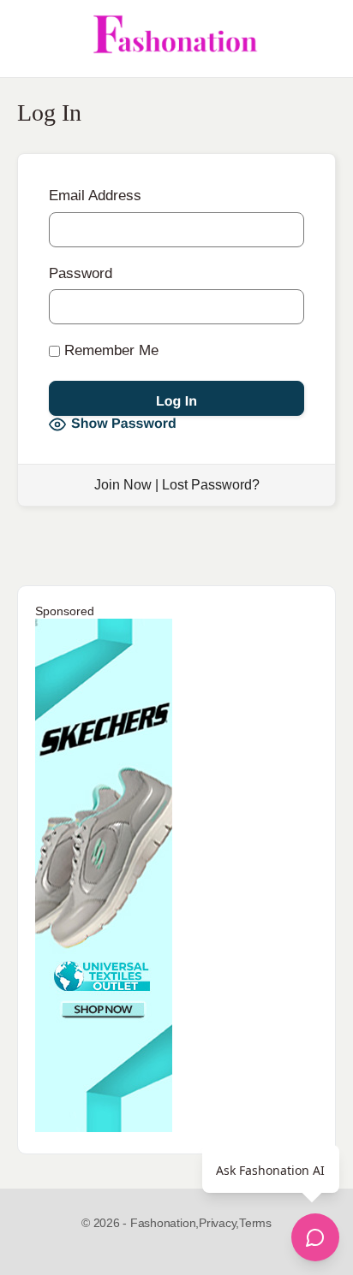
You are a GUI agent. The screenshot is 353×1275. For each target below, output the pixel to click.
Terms (255, 1223)
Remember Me (109, 350)
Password (80, 273)
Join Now (123, 484)
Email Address (95, 195)
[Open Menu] (27, 38)
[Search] (321, 38)
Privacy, (219, 1223)
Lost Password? (211, 484)
